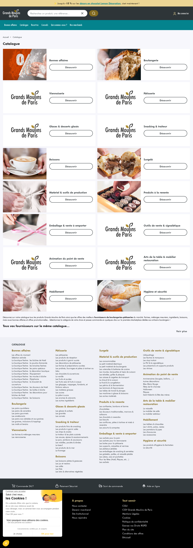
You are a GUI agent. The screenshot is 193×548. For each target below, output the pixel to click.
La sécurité (147, 447)
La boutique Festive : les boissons (26, 397)
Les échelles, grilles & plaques (111, 374)
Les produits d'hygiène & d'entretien (158, 445)
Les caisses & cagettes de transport (114, 377)
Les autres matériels (107, 396)
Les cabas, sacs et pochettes (111, 456)
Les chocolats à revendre (109, 417)
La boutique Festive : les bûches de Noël (29, 360)
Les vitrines (147, 368)
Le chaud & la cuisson (108, 380)
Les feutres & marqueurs (153, 357)
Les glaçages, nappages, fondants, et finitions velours (72, 385)
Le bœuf (59, 445)
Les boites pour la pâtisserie (111, 443)
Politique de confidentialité (135, 521)
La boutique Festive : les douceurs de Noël (30, 387)
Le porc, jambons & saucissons (69, 439)
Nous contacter (79, 505)
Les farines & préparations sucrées (70, 365)
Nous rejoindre (79, 517)
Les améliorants (18, 416)
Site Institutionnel (80, 513)
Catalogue (18, 344)
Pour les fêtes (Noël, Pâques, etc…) (114, 459)
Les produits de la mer (65, 447)
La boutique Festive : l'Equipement (26, 373)
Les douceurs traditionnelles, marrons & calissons (116, 413)
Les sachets (104, 462)
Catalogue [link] (17, 37)
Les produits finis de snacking (68, 426)
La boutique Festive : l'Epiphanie (25, 379)
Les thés (59, 469)
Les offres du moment (21, 355)
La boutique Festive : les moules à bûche (29, 376)
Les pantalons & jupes (152, 429)
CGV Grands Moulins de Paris (137, 509)
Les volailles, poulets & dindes (68, 442)
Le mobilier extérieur (151, 413)
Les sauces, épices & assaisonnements (72, 437)
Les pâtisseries (62, 355)
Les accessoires (149, 434)
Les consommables (107, 361)
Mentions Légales (130, 513)
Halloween (147, 389)
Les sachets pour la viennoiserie (112, 440)
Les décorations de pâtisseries (68, 363)
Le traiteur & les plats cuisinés (68, 434)
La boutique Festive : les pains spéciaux (28, 368)
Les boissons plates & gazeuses (69, 460)
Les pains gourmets (20, 413)
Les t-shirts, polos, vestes (153, 426)
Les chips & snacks (63, 431)
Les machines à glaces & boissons (113, 393)
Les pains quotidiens (20, 408)
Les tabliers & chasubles (153, 424)
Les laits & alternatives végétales (69, 471)
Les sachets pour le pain (109, 438)
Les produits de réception (66, 357)
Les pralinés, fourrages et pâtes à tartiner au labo (75, 369)
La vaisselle (148, 408)
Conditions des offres (132, 533)
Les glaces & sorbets (64, 410)
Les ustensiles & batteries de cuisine (114, 369)
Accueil (6, 37)
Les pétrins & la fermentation (111, 385)
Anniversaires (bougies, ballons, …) (158, 378)
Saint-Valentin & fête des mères (156, 394)
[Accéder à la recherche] (93, 13)
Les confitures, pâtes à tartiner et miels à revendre (116, 423)
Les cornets (60, 416)
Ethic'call (126, 537)
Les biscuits (104, 419)
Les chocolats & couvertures (67, 373)
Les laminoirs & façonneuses (111, 388)
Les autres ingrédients (65, 400)
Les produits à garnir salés (67, 429)
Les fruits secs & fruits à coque (68, 381)
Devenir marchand (81, 509)
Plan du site (128, 529)
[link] (7, 37)
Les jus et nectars (63, 463)
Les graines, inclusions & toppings (26, 421)
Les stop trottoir (149, 360)
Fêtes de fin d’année (151, 386)
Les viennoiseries (19, 437)
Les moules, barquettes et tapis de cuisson (117, 372)
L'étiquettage (148, 355)
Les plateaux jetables (108, 448)
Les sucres (60, 392)
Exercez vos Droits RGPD (134, 525)
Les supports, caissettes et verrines (114, 446)
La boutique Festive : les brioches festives (29, 365)
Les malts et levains (20, 424)
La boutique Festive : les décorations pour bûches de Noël (29, 393)
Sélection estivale (19, 357)
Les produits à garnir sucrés (67, 360)
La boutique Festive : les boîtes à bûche (28, 389)
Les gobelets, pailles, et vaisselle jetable (116, 454)
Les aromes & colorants (66, 397)
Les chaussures (149, 432)
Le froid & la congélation (109, 382)
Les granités (61, 413)
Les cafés (59, 466)
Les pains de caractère (21, 410)
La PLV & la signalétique (153, 363)
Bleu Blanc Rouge (150, 384)
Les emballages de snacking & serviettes (116, 451)
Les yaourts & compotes (109, 427)
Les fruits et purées (63, 379)
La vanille (59, 376)
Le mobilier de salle (151, 411)
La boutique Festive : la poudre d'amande (29, 363)
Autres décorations (151, 381)
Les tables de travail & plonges (112, 390)
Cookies (126, 517)
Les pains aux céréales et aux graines (28, 418)
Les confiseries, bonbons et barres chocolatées (113, 407)
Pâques (146, 392)
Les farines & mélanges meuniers (26, 434)
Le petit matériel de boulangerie (112, 366)
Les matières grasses (64, 389)
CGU (125, 505)
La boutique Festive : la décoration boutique (30, 371)
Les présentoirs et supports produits (158, 365)
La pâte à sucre (62, 395)
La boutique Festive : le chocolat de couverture (27, 383)
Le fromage (60, 450)
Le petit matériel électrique (110, 363)
